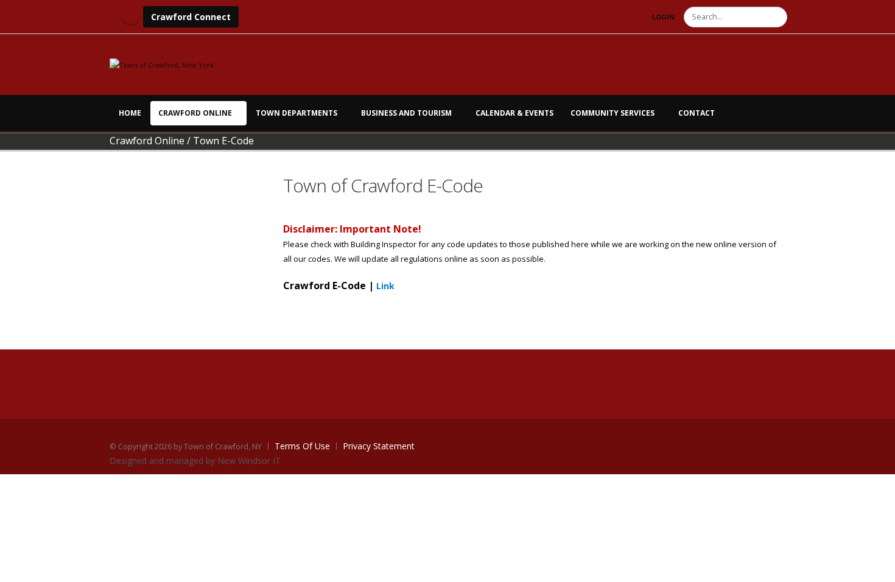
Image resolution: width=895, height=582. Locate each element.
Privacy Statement (379, 446)
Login (663, 16)
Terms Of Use (302, 446)
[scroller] (874, 567)
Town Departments (296, 113)
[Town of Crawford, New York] (162, 64)
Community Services (612, 113)
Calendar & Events (514, 113)
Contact (696, 113)
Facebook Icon (131, 15)
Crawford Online (195, 113)
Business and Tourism (406, 113)
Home (130, 113)
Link (385, 286)
